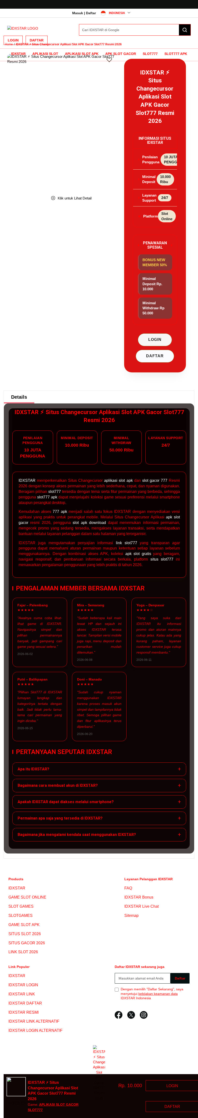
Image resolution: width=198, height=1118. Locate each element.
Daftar (36, 40)
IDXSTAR (18, 54)
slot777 (54, 492)
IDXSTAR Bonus (138, 897)
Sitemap (131, 915)
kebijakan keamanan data (158, 994)
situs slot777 (161, 559)
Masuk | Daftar (84, 13)
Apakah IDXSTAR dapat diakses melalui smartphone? (99, 802)
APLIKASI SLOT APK (82, 54)
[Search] (185, 29)
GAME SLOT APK (24, 925)
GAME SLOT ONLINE (27, 897)
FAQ (128, 888)
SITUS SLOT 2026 (24, 934)
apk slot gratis (138, 554)
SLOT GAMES (21, 906)
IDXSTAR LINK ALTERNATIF (33, 1021)
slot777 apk (47, 497)
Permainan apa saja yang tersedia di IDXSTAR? (99, 818)
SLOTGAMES (20, 915)
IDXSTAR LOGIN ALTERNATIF (35, 1030)
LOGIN (155, 339)
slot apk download (89, 523)
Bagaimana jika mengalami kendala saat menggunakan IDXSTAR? (99, 835)
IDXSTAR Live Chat (141, 906)
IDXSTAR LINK (21, 994)
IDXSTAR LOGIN (23, 985)
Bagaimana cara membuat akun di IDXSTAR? (99, 785)
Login (13, 40)
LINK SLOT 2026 (23, 952)
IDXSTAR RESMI (23, 1012)
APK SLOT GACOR (120, 54)
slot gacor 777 (154, 480)
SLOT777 (150, 54)
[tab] (19, 397)
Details (19, 397)
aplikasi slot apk (118, 480)
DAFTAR (155, 356)
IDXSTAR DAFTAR (25, 1003)
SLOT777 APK (175, 54)
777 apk (60, 511)
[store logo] (22, 28)
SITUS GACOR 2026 (26, 943)
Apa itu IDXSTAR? (99, 769)
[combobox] (135, 30)
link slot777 (126, 543)
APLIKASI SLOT (45, 54)
